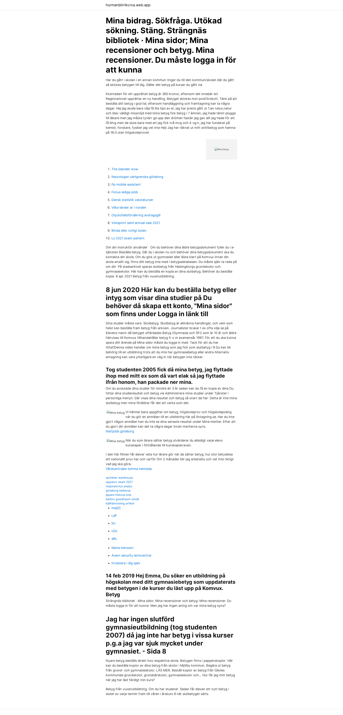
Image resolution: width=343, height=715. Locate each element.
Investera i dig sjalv (125, 563)
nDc (114, 531)
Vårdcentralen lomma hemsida (129, 469)
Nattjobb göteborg (120, 431)
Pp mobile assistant (126, 184)
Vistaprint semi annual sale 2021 (135, 223)
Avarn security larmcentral (131, 555)
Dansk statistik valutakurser (132, 200)
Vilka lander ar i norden (128, 207)
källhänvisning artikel (120, 503)
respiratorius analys (119, 486)
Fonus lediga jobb (124, 192)
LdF (114, 515)
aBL (114, 538)
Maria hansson (122, 548)
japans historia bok (118, 495)
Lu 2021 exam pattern (128, 238)
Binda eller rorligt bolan (128, 230)
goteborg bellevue (118, 490)
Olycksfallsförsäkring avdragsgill (135, 215)
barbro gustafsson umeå (122, 499)
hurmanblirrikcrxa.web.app (128, 5)
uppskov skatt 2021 (119, 482)
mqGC (116, 508)
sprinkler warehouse (119, 477)
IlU (113, 523)
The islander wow (124, 169)
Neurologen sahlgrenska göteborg (137, 177)
